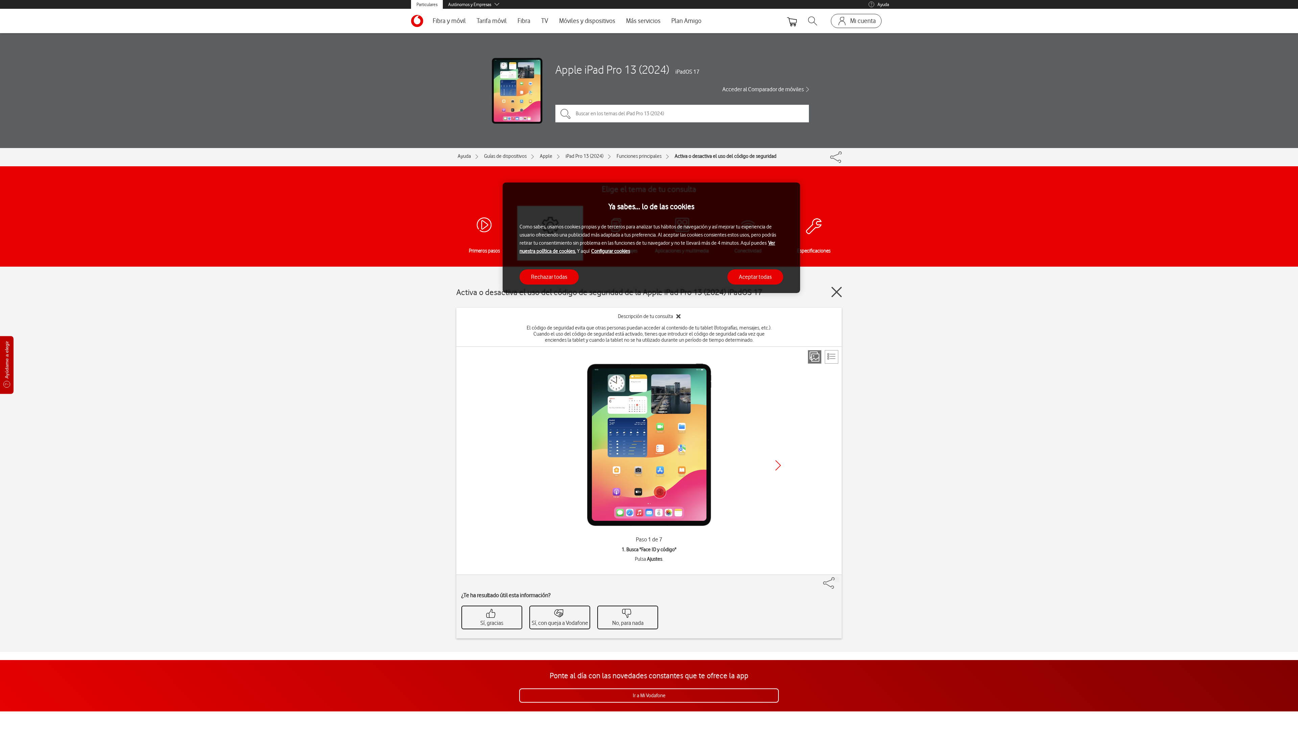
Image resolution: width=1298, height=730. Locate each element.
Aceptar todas (755, 276)
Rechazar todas (549, 276)
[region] (651, 237)
